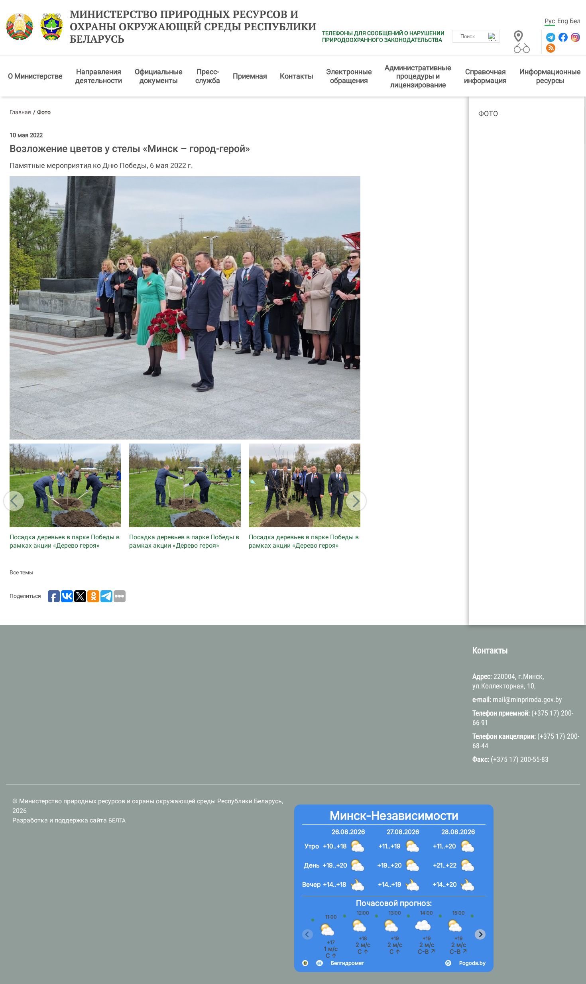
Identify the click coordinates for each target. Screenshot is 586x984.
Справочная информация (485, 76)
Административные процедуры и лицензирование (418, 76)
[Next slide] (480, 934)
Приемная (250, 76)
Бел (575, 21)
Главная (20, 112)
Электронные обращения (349, 76)
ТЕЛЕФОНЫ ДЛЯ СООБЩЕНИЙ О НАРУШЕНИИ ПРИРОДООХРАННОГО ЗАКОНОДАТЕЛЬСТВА (383, 36)
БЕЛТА (117, 820)
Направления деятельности (98, 76)
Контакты (296, 76)
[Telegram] (550, 37)
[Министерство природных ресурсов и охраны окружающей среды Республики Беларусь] (22, 26)
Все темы (21, 572)
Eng (562, 21)
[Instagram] (574, 37)
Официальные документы (159, 76)
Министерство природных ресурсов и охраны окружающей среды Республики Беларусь (193, 26)
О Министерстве (35, 76)
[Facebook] (562, 37)
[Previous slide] (307, 934)
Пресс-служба (207, 76)
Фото (488, 113)
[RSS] (550, 48)
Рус (550, 21)
